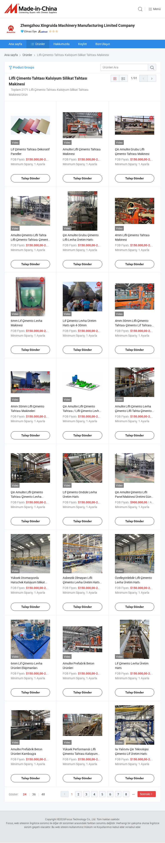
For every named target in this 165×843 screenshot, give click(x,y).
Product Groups (23, 67)
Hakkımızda (61, 44)
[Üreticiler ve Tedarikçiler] (31, 8)
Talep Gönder (30, 178)
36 (34, 794)
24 (24, 794)
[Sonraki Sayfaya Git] (152, 78)
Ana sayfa (15, 44)
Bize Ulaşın (102, 44)
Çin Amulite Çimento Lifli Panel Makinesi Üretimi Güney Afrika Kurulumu (134, 496)
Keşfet (82, 44)
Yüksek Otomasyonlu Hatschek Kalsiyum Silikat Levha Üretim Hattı (28, 582)
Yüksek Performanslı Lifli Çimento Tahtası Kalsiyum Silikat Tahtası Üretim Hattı (80, 753)
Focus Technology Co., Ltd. (80, 819)
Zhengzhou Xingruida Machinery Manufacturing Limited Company (77, 25)
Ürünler (40, 44)
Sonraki (145, 794)
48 (43, 794)
